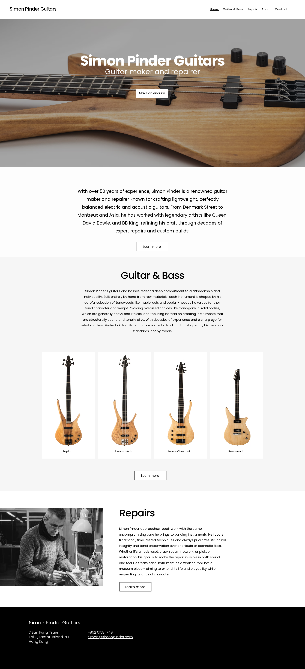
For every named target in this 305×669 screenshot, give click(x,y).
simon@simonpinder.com (110, 636)
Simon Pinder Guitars (33, 9)
